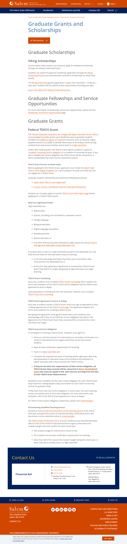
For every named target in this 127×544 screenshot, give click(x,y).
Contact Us (15, 521)
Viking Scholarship (40, 83)
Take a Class (18, 500)
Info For (87, 4)
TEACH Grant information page (75, 193)
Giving (100, 4)
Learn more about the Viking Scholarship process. (49, 90)
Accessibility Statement (105, 528)
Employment (111, 522)
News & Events (61, 4)
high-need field (79, 145)
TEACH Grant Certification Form (45, 421)
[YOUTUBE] (74, 510)
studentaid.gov (86, 401)
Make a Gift (111, 515)
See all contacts (106, 457)
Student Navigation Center (50, 17)
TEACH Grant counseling (69, 282)
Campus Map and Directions (103, 509)
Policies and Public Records (103, 525)
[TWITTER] (53, 510)
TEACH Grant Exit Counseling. (40, 294)
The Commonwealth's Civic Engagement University (34, 533)
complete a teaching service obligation (45, 152)
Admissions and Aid (71, 10)
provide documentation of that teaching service (62, 411)
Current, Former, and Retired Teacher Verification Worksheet (60, 187)
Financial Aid (65, 17)
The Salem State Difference (22, 10)
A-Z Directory (76, 4)
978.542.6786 (57, 473)
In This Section (37, 40)
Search (110, 10)
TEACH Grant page (61, 307)
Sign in (113, 4)
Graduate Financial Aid (77, 17)
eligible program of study (51, 140)
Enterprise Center (108, 519)
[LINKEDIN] (61, 510)
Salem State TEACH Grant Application (50, 182)
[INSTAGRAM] (70, 510)
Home (30, 17)
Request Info (82, 500)
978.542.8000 (57, 470)
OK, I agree (108, 538)
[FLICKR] (65, 510)
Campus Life (94, 10)
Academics (48, 10)
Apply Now (50, 500)
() (65, 244)
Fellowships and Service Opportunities (44, 112)
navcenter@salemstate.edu (61, 467)
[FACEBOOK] (57, 510)
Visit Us (113, 500)
